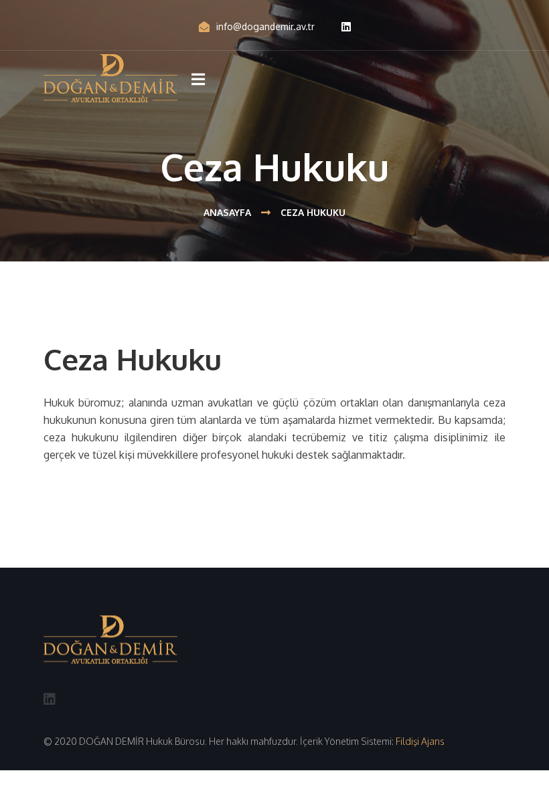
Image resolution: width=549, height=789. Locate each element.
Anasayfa (227, 212)
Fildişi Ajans (420, 741)
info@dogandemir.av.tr (265, 26)
